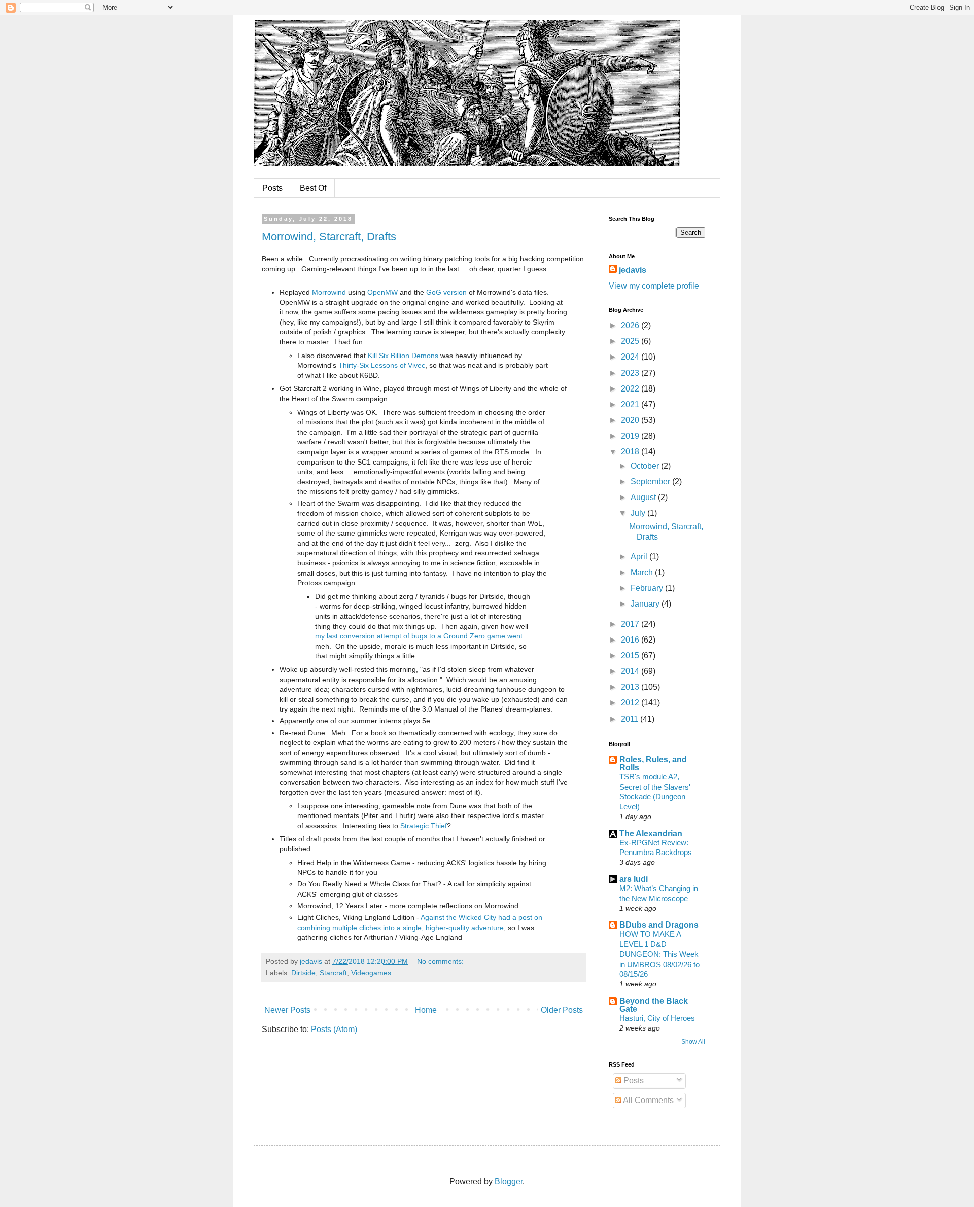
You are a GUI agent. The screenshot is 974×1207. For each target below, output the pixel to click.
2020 (631, 420)
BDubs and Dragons (659, 924)
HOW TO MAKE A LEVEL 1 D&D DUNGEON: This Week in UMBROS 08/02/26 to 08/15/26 (659, 954)
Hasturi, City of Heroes (657, 1018)
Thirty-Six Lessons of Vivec (381, 365)
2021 (631, 404)
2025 (631, 341)
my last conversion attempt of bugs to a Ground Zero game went (419, 636)
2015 (631, 655)
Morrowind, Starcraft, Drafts (329, 236)
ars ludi (633, 879)
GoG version (446, 292)
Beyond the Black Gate (653, 1005)
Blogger (509, 1181)
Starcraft (333, 973)
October (646, 466)
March (643, 572)
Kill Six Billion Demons (403, 355)
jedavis (632, 270)
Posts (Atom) (334, 1029)
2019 (631, 436)
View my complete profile (654, 285)
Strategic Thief (423, 826)
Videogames (371, 973)
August (644, 497)
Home (426, 1010)
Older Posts (562, 1010)
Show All (693, 1041)
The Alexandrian (650, 833)
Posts (272, 188)
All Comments (647, 1100)
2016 (631, 639)
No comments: (441, 961)
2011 (630, 719)
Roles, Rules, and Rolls (653, 763)
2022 (631, 388)
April (640, 556)
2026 (631, 325)
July (639, 513)
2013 (631, 687)
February (648, 588)
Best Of (313, 188)
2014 (631, 671)
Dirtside (303, 973)
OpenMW (382, 292)
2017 (631, 624)
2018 (631, 451)
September (651, 481)
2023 (631, 373)
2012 (631, 702)
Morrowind (329, 292)
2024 (631, 356)
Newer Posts (287, 1010)
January (646, 603)
